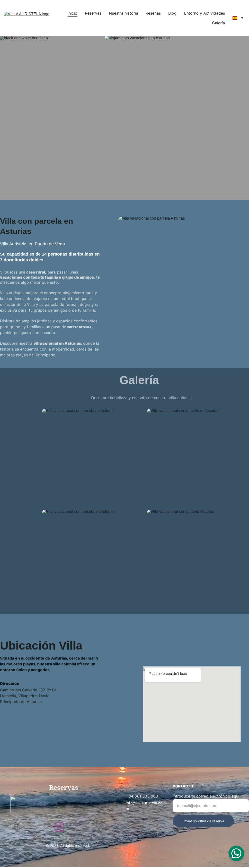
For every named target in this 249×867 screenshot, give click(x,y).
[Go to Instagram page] (59, 827)
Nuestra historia (123, 13)
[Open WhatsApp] (236, 853)
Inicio (72, 13)
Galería (218, 22)
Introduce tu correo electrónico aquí (206, 796)
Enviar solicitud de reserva (203, 821)
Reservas (93, 13)
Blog (172, 13)
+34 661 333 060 (142, 796)
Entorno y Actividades (204, 13)
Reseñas (153, 13)
